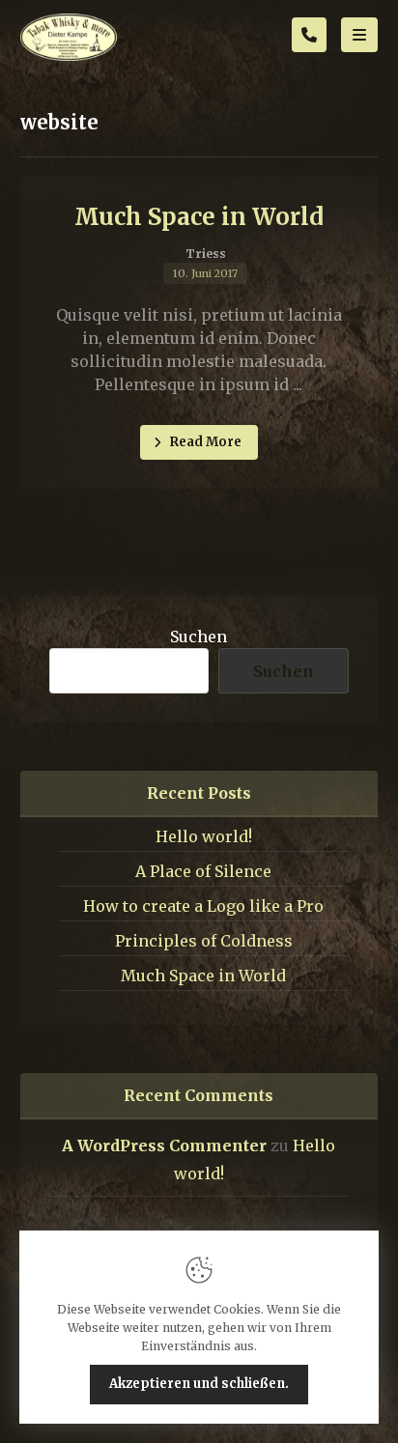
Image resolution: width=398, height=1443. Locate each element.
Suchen (198, 636)
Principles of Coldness (204, 940)
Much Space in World (203, 975)
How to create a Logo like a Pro (203, 906)
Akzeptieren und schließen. (199, 1383)
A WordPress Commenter (164, 1145)
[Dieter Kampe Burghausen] (68, 37)
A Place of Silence (203, 871)
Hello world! (204, 836)
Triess (205, 254)
